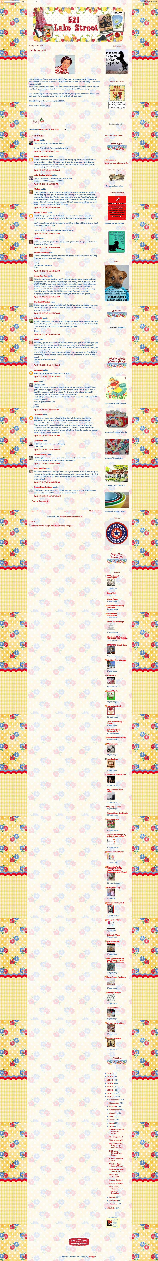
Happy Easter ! (116, 1180)
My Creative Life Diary (115, 790)
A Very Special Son (116, 1159)
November (114, 1103)
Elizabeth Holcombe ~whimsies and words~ (117, 638)
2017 (110, 1073)
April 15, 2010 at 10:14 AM (47, 376)
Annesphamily (40, 454)
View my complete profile (116, 163)
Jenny (37, 238)
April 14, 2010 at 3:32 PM (47, 334)
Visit (114, 135)
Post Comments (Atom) (71, 517)
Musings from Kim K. (117, 774)
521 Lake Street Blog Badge (115, 1153)
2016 (110, 1076)
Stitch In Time (113, 935)
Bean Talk (111, 593)
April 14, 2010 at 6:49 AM (47, 247)
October (113, 1106)
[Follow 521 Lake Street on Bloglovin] (117, 328)
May (111, 1123)
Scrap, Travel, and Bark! (115, 903)
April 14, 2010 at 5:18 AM (46, 184)
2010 (110, 1097)
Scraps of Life (114, 920)
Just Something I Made (115, 722)
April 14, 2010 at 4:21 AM (46, 151)
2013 (110, 1087)
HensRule (111, 675)
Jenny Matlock (114, 706)
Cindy (36, 140)
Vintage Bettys (114, 992)
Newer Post (36, 511)
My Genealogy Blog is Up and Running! (116, 1145)
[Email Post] (65, 129)
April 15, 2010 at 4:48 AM (47, 365)
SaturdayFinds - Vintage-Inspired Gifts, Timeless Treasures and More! (117, 869)
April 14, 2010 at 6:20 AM (47, 233)
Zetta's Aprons (114, 1038)
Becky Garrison (41, 156)
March (112, 1197)
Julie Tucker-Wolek (43, 175)
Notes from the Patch (117, 813)
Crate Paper (112, 599)
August (113, 1113)
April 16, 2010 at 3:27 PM (47, 449)
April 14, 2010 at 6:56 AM (47, 297)
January (113, 1204)
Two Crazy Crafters (116, 977)
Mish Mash (112, 744)
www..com (113, 1217)
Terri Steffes (40, 468)
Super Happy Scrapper (113, 942)
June (112, 1120)
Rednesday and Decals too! (116, 1170)
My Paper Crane (115, 807)
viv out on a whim (115, 1023)
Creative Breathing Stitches (115, 606)
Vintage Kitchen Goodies (115, 1223)
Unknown (38, 370)
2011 (110, 1093)
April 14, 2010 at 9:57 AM (47, 313)
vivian (36, 339)
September (114, 1110)
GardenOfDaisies (42, 302)
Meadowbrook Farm (116, 737)
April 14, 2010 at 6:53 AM (47, 271)
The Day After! (116, 1137)
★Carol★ (38, 318)
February (113, 1200)
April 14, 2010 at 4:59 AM (47, 170)
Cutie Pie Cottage (115, 622)
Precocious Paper (115, 852)
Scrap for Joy (40, 276)
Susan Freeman (41, 252)
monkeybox (112, 759)
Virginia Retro (113, 1008)
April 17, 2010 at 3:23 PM (47, 482)
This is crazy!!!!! (116, 1140)
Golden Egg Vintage (116, 660)
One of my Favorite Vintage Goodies (114, 1190)
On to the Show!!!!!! (114, 1176)
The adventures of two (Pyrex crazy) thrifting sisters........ (115, 960)
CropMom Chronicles (112, 614)
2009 (111, 1208)
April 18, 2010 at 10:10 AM (47, 496)
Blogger (92, 1256)
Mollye (37, 189)
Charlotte (38, 440)
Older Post (94, 511)
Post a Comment (40, 501)
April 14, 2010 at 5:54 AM (47, 207)
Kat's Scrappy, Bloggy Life (114, 730)
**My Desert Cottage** (113, 577)
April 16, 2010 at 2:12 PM (46, 410)
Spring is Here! (116, 1183)
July (111, 1116)
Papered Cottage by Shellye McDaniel (116, 835)
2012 (110, 1090)
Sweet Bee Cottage (43, 487)
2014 (110, 1083)
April (111, 1126)
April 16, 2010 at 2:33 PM (47, 435)
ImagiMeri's (112, 691)
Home (65, 511)
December (114, 1100)
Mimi (36, 381)
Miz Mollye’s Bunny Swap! (116, 1165)
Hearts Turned (40, 212)
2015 (110, 1080)
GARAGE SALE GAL (117, 645)
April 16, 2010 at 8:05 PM (47, 463)
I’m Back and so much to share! (116, 1131)
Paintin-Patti (113, 819)
